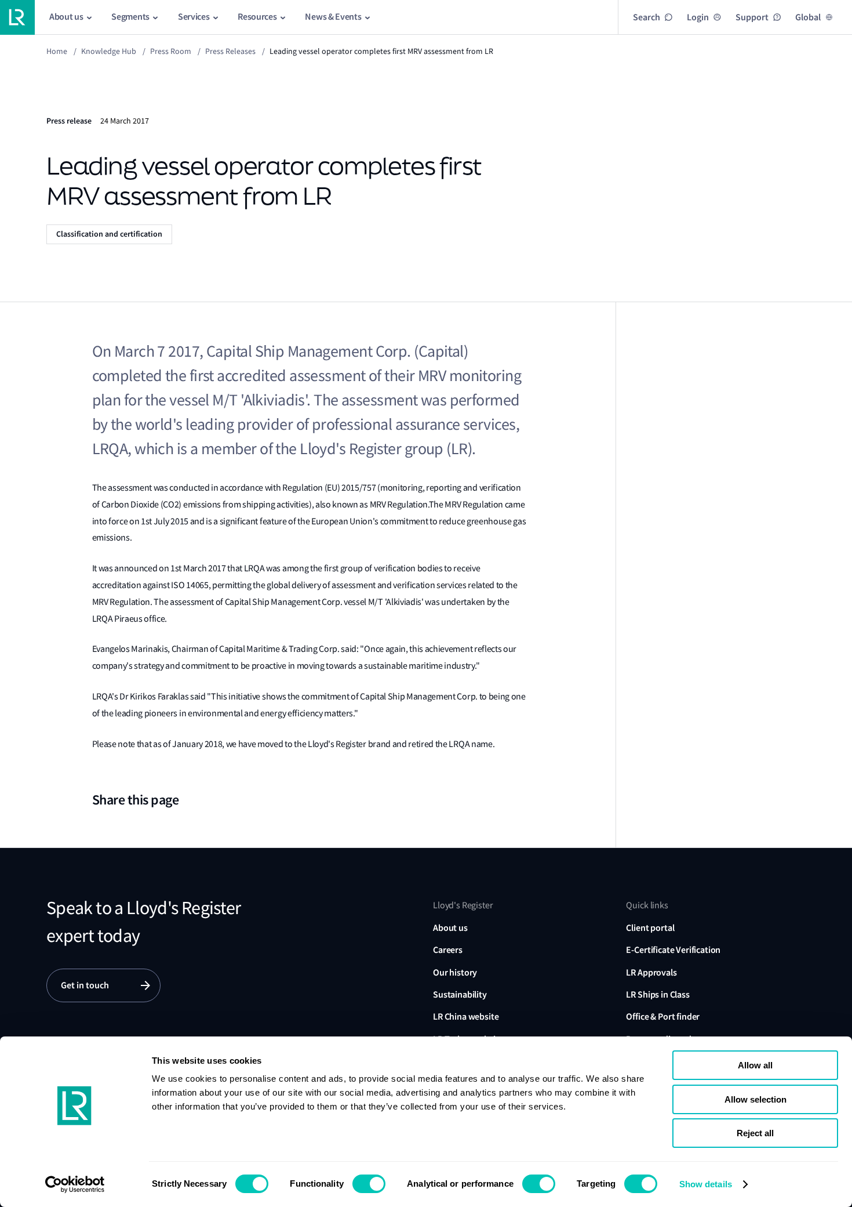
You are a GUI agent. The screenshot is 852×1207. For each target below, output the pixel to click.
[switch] (368, 1184)
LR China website (465, 1016)
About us (450, 928)
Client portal (650, 928)
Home (56, 51)
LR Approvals (651, 972)
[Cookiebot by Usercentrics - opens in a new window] (75, 1184)
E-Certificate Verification (673, 950)
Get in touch (85, 985)
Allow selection (755, 1099)
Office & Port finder (663, 1016)
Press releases (230, 51)
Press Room (170, 51)
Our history (455, 972)
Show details (705, 1184)
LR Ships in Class (657, 994)
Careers (448, 950)
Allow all (755, 1065)
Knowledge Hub (108, 51)
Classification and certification (109, 234)
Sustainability (460, 994)
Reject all (755, 1133)
